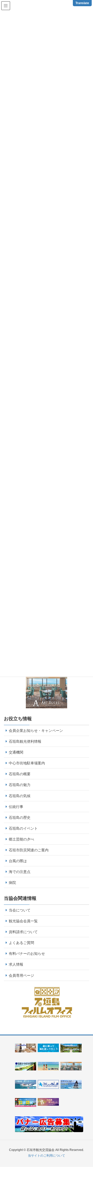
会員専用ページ (21, 975)
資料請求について (23, 932)
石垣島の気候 (19, 796)
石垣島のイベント (23, 828)
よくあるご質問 (21, 943)
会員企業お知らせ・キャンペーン (36, 730)
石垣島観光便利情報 (25, 741)
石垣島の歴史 (19, 817)
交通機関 (16, 752)
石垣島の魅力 (19, 785)
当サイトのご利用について (46, 1155)
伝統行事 (16, 807)
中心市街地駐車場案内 (27, 763)
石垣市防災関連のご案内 (29, 850)
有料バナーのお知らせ (27, 953)
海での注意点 (19, 872)
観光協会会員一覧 (23, 921)
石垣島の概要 (19, 774)
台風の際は (18, 861)
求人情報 (16, 964)
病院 (12, 882)
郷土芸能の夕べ (21, 839)
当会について (19, 910)
